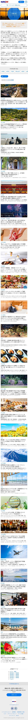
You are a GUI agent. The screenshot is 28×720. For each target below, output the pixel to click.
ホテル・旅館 (13, 671)
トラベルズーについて (6, 712)
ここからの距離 (8, 80)
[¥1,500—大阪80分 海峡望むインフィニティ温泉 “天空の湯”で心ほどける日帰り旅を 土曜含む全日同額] (14, 575)
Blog (17, 715)
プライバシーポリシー (12, 713)
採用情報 (14, 712)
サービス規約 (20, 713)
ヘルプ (4, 713)
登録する (21, 1)
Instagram (15, 708)
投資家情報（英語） (21, 712)
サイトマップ (12, 715)
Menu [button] (26, 2)
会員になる (14, 694)
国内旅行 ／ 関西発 (14, 674)
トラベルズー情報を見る (14, 5)
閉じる (25, 23)
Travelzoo (4, 2)
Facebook (12, 708)
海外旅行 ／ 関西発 (14, 677)
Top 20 (11, 679)
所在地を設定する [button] (14, 683)
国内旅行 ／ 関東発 (14, 673)
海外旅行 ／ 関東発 (14, 676)
